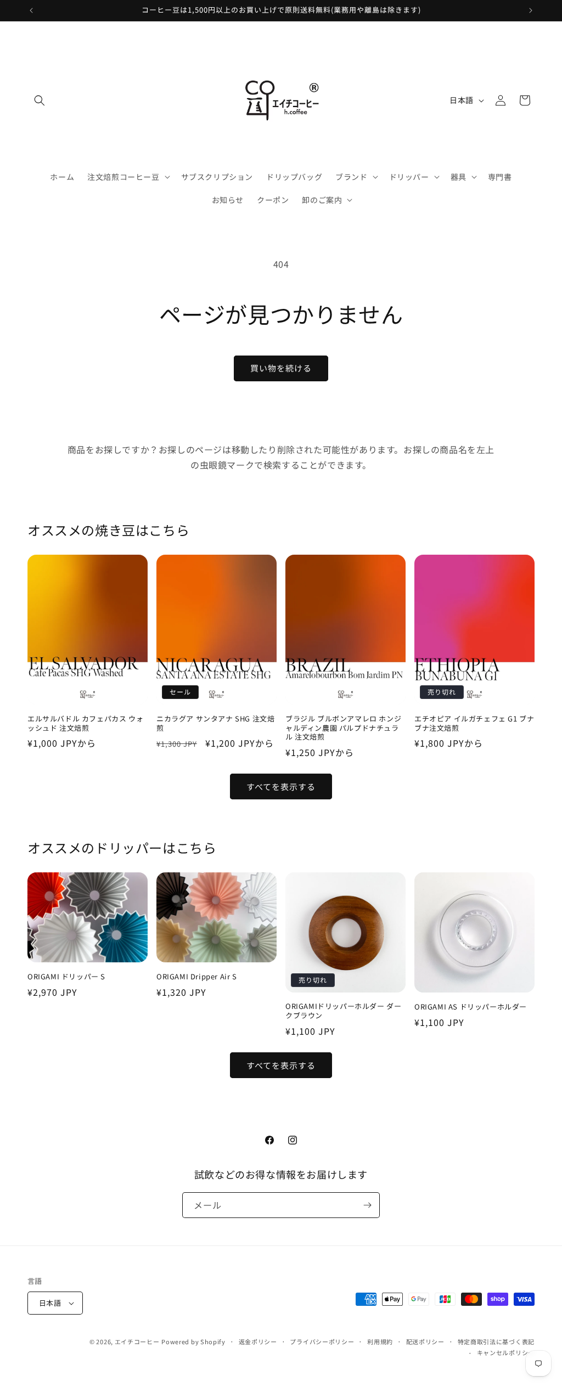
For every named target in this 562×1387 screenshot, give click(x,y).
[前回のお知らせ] (31, 10)
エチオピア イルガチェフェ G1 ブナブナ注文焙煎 (474, 723)
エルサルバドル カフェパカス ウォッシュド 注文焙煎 (85, 723)
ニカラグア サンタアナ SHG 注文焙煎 (215, 723)
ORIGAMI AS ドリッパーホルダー (470, 1007)
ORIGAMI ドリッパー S (66, 977)
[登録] (367, 1205)
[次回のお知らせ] (531, 10)
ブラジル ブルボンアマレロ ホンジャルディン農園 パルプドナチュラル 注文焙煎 (343, 728)
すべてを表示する (281, 786)
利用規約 (380, 1341)
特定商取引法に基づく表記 (496, 1341)
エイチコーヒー (137, 1341)
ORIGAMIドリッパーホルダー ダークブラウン (343, 1011)
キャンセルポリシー (506, 1352)
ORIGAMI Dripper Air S (196, 977)
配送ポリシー (425, 1341)
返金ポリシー (258, 1341)
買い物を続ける (281, 368)
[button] (39, 100)
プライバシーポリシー (322, 1341)
